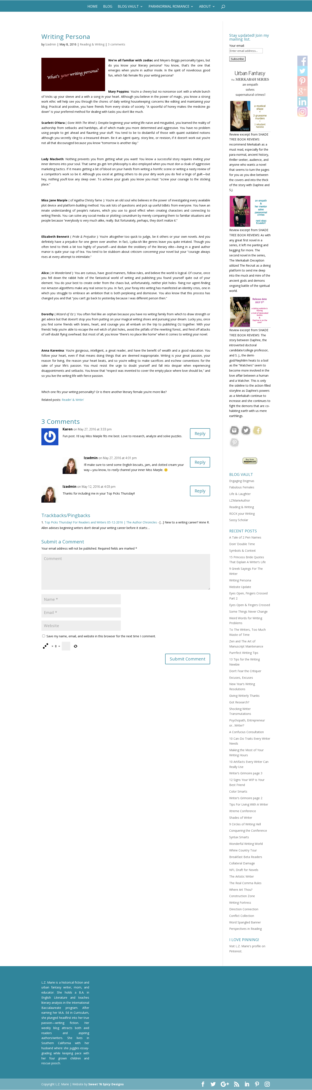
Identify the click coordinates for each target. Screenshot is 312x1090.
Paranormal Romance (169, 7)
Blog (107, 7)
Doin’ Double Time (242, 544)
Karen (68, 429)
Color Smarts (238, 791)
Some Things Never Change (248, 611)
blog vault (128, 7)
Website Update (240, 587)
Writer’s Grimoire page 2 (245, 798)
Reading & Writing (92, 44)
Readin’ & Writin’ (73, 400)
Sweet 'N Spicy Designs (106, 1084)
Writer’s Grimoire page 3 (245, 773)
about (205, 7)
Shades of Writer (240, 818)
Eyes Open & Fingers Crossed (249, 605)
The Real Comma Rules (245, 883)
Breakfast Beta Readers (245, 857)
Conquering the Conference (248, 830)
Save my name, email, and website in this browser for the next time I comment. (101, 636)
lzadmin (50, 44)
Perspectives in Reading (245, 929)
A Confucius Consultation (246, 732)
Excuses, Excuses (241, 678)
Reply (200, 433)
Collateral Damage (242, 863)
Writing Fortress (240, 903)
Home (92, 7)
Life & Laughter (240, 494)
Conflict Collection (241, 916)
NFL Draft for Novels (243, 870)
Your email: (237, 46)
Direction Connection (243, 909)
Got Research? (239, 702)
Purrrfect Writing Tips (243, 653)
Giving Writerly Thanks (244, 696)
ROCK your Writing (242, 514)
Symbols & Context (242, 551)
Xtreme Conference (242, 811)
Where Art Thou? (240, 890)
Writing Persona (240, 580)
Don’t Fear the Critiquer (245, 671)
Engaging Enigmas (241, 481)
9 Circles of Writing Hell (245, 824)
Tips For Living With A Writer (248, 804)
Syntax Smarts (239, 837)
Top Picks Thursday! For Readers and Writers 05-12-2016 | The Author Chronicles (101, 522)
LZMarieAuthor (239, 500)
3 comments (116, 44)
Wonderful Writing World (246, 844)
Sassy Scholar (238, 520)
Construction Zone (242, 896)
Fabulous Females (241, 487)
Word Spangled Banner (245, 922)
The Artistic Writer (241, 876)
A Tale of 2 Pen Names (245, 537)
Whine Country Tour (243, 850)
